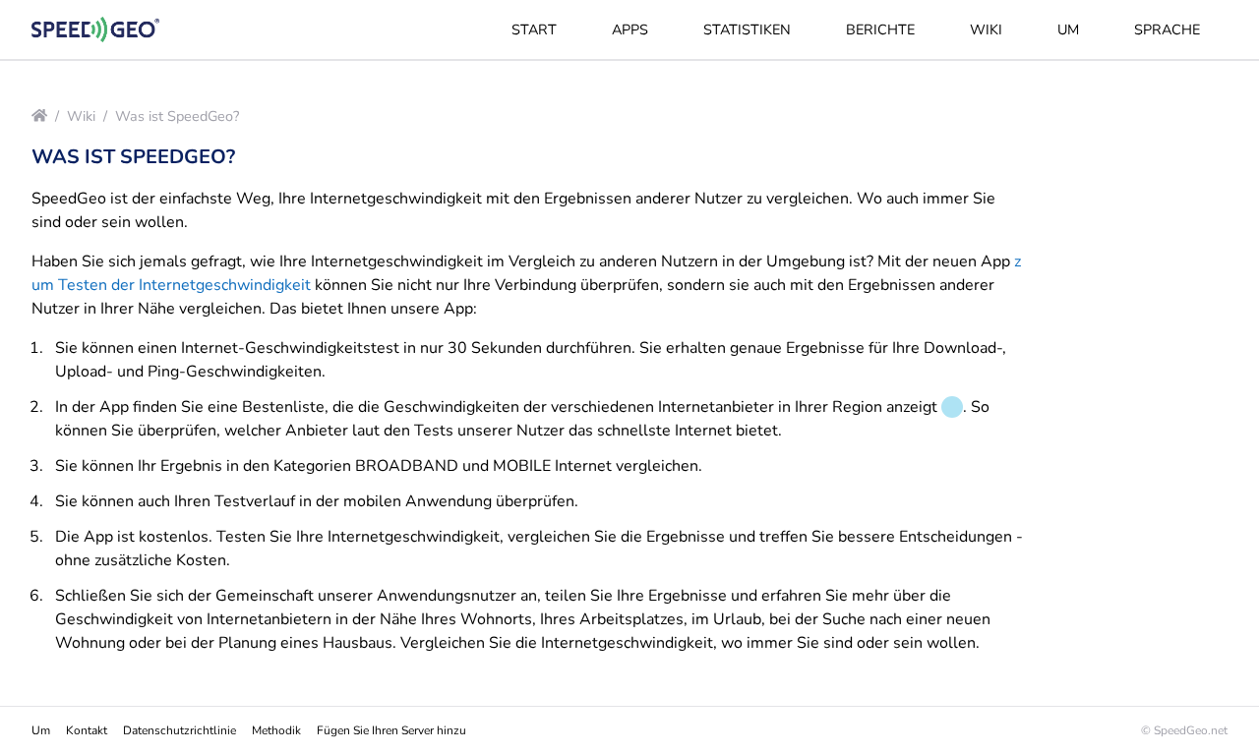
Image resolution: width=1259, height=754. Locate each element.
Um (1068, 29)
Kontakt (86, 730)
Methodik (276, 730)
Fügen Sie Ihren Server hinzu (391, 730)
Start (534, 29)
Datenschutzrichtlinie (179, 730)
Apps (630, 29)
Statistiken (747, 29)
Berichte (880, 29)
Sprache (1167, 29)
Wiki (986, 29)
